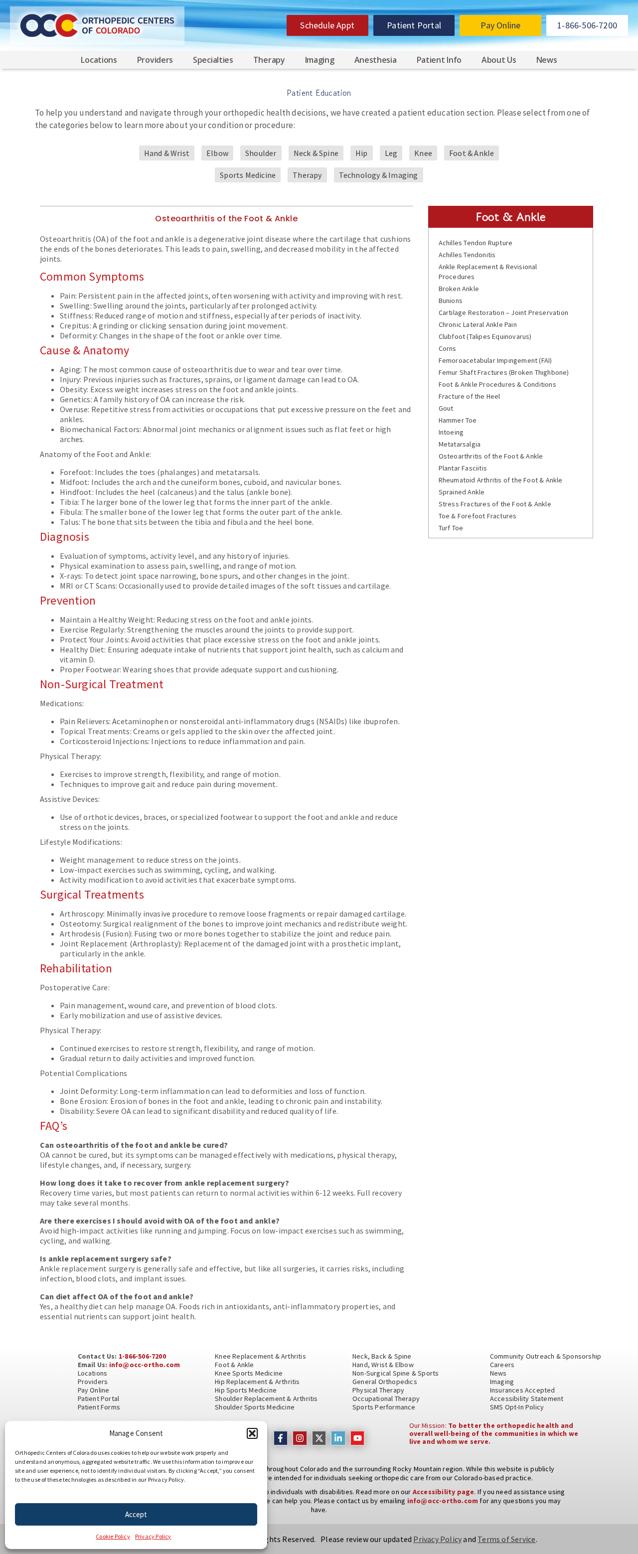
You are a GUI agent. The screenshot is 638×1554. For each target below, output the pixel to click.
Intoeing (451, 432)
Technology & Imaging (378, 175)
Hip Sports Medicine (246, 1390)
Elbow (217, 153)
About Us (498, 59)
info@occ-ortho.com (144, 1364)
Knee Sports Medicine (249, 1373)
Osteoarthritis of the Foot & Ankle (491, 456)
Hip (361, 153)
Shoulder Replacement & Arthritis (266, 1398)
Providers (155, 59)
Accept (136, 1514)
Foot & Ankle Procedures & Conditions (497, 384)
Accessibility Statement (527, 1398)
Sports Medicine (248, 175)
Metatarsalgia (460, 444)
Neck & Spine (316, 153)
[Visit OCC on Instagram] (300, 1438)
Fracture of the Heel (469, 396)
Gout (446, 408)
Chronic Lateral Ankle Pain (478, 324)
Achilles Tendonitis (467, 254)
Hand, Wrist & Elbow (383, 1364)
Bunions (451, 300)
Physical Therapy (378, 1390)
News (546, 59)
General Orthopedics (384, 1381)
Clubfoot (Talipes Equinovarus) (485, 336)
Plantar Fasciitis (463, 468)
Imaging (319, 59)
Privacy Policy (153, 1536)
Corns (448, 348)
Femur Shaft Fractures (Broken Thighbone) (504, 372)
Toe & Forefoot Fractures (478, 515)
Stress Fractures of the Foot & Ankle (495, 503)
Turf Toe (451, 527)
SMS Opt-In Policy (517, 1406)
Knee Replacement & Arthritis (260, 1356)
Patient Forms (99, 1406)
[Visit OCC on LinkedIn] (338, 1438)
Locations (99, 59)
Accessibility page (444, 1491)
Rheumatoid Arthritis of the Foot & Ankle (501, 479)
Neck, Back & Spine (382, 1356)
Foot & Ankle (471, 153)
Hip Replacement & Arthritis (257, 1381)
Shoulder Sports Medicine (255, 1406)
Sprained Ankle (462, 491)
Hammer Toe (458, 420)
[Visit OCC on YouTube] (357, 1438)
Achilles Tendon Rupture (476, 242)
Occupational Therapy (386, 1398)
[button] (252, 1433)
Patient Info (439, 59)
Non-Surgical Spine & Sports (395, 1373)
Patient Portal (99, 1398)
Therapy (307, 175)
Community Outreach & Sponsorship (545, 1356)
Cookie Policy (113, 1536)
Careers (502, 1364)
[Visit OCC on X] (319, 1438)
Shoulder (261, 153)
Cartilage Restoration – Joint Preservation (503, 312)
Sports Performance (384, 1406)
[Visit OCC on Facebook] (281, 1438)
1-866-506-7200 (142, 1356)
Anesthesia (375, 59)
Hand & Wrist (166, 153)
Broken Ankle (459, 288)
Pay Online (94, 1390)
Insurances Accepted (522, 1390)
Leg (391, 153)
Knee (423, 153)
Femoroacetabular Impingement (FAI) (495, 360)
